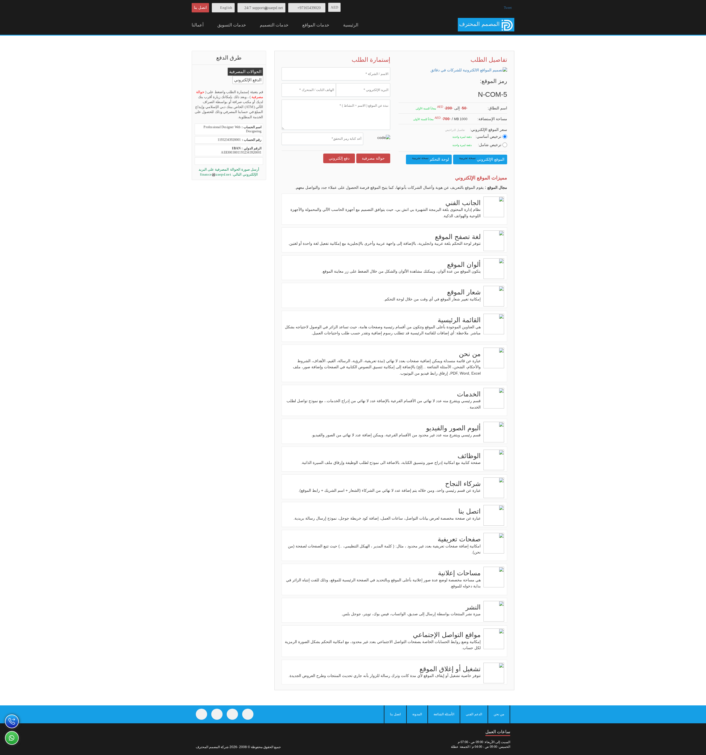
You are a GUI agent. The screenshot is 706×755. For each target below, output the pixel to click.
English (226, 8)
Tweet (508, 8)
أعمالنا (198, 25)
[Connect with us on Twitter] (217, 714)
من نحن (499, 714)
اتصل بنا (200, 8)
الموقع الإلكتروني (481, 159)
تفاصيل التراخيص (455, 129)
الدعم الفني (474, 714)
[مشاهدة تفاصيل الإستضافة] (470, 119)
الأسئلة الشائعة (444, 714)
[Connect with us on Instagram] (232, 714)
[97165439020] (12, 721)
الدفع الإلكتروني (247, 80)
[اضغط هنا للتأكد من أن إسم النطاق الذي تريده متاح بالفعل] (470, 108)
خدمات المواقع (315, 25)
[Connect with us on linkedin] (247, 714)
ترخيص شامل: (490, 145)
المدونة (417, 714)
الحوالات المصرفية (245, 71)
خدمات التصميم (274, 25)
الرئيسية (350, 25)
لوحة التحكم (430, 159)
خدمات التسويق (231, 25)
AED (334, 7)
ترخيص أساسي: (488, 136)
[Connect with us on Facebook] (201, 714)
